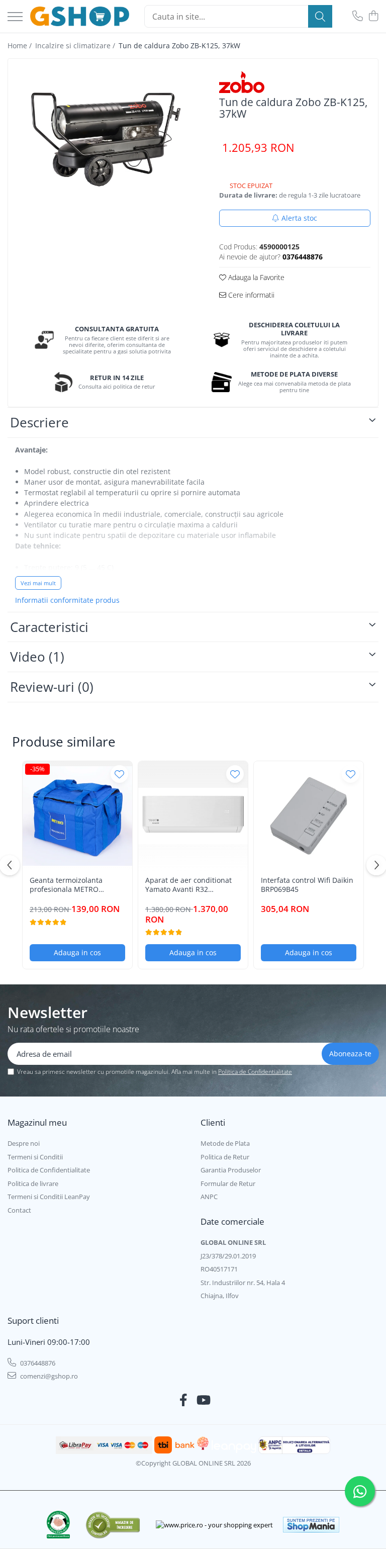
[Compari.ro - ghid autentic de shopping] (113, 1524)
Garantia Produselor (231, 1169)
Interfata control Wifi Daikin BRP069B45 (307, 885)
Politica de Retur (225, 1156)
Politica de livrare (33, 1183)
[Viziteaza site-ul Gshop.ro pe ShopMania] (311, 1524)
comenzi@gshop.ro (48, 1376)
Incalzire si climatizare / (76, 45)
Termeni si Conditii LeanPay (49, 1196)
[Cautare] (320, 16)
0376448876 (37, 1363)
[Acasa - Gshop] (79, 17)
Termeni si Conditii (35, 1156)
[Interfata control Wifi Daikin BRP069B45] (308, 816)
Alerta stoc (299, 218)
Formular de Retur (228, 1183)
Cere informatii (250, 295)
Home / (21, 45)
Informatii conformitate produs (67, 600)
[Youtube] (203, 1400)
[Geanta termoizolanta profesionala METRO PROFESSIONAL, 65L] (77, 816)
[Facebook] (183, 1400)
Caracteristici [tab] (49, 627)
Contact (19, 1210)
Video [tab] (37, 657)
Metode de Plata (225, 1143)
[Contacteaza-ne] (357, 16)
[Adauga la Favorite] (119, 774)
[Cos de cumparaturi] (373, 16)
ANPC (209, 1196)
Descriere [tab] (39, 422)
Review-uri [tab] (51, 687)
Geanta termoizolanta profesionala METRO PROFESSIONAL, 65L (66, 885)
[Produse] (15, 17)
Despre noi (24, 1143)
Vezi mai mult (38, 583)
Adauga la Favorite (255, 277)
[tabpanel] (105, 132)
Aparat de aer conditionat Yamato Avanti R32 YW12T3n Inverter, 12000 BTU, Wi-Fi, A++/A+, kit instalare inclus (188, 885)
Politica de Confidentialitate (255, 1071)
